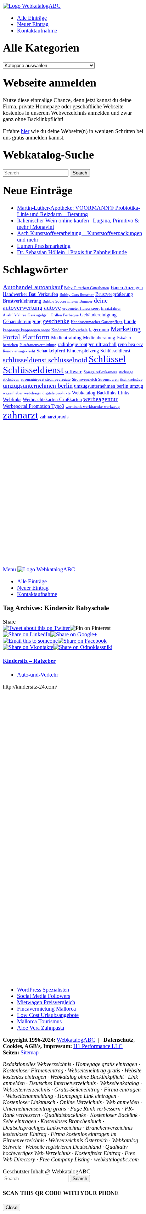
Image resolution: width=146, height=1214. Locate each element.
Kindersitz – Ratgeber (29, 661)
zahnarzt (20, 415)
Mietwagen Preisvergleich (46, 1002)
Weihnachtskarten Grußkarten (52, 399)
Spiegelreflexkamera (100, 372)
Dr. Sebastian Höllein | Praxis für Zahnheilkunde (72, 252)
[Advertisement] (73, 493)
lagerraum (99, 329)
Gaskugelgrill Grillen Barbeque (53, 315)
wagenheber (13, 393)
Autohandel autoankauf (33, 287)
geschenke (56, 321)
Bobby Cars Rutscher (77, 295)
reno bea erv (130, 344)
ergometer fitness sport (81, 308)
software (73, 371)
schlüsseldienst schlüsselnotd (45, 360)
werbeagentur (100, 399)
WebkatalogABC (76, 1040)
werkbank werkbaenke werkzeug (93, 407)
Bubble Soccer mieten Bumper (67, 301)
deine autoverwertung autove (55, 304)
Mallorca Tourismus (39, 1021)
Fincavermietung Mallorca (46, 1009)
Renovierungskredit (19, 351)
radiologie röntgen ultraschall (87, 344)
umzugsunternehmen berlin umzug (108, 386)
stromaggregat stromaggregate (46, 379)
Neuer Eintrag (33, 24)
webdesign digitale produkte (47, 393)
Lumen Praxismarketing (44, 246)
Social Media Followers (43, 996)
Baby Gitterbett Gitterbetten (86, 288)
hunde (130, 321)
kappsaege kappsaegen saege (26, 330)
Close (11, 1207)
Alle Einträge (32, 18)
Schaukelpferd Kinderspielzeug (67, 350)
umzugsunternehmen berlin (38, 385)
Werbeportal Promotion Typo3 (33, 406)
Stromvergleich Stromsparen (95, 379)
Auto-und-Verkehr (37, 675)
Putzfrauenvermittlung (37, 345)
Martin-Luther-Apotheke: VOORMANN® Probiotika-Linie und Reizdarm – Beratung (78, 211)
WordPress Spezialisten (43, 990)
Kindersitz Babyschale (69, 330)
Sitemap (30, 1052)
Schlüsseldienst (115, 350)
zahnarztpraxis (54, 416)
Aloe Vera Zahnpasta (40, 1028)
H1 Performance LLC (98, 1046)
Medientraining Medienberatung (83, 337)
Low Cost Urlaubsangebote (48, 1015)
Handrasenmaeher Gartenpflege (97, 322)
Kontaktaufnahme (37, 31)
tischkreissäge (131, 379)
